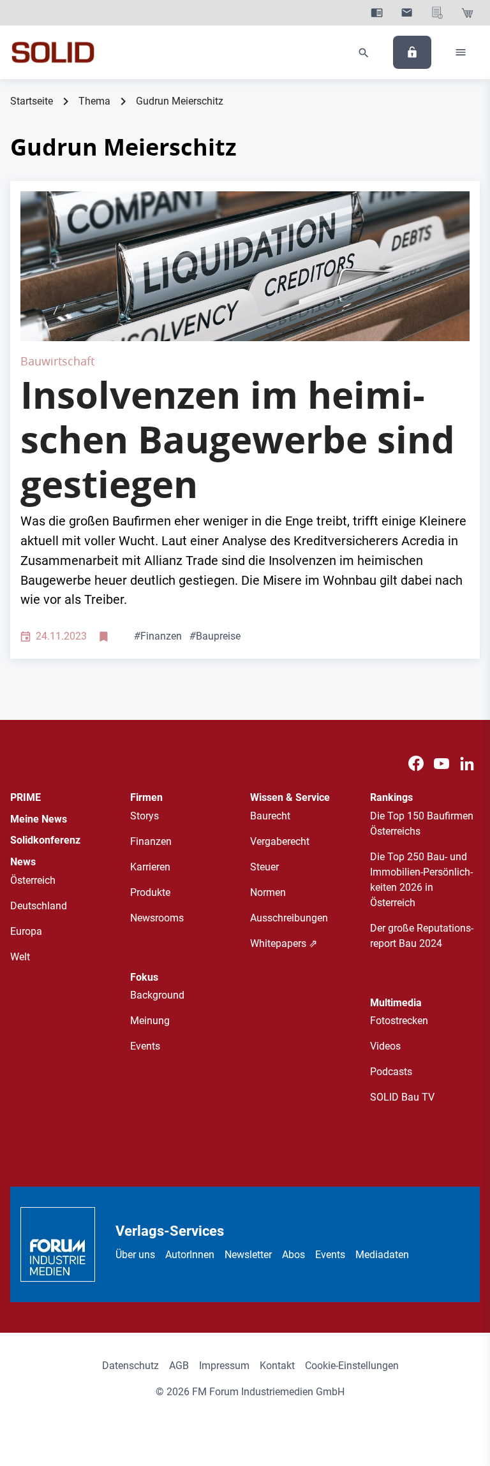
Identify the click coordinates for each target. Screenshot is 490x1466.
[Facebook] (416, 764)
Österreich (33, 880)
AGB (179, 1366)
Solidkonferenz (45, 840)
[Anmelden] (412, 52)
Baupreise (215, 636)
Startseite (31, 101)
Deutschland (38, 906)
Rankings (391, 797)
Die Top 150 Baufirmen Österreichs (421, 823)
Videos (385, 1046)
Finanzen (158, 636)
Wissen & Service (290, 797)
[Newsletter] (406, 13)
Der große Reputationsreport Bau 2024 (421, 935)
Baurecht (270, 816)
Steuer (264, 867)
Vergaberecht (279, 841)
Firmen (146, 797)
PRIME (25, 797)
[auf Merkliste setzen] (105, 636)
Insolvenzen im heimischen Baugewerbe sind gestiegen (237, 439)
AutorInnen (189, 1255)
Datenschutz (130, 1366)
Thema (94, 101)
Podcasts (391, 1072)
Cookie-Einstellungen (352, 1366)
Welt (20, 957)
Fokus (144, 977)
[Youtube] (441, 764)
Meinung (150, 1021)
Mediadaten (382, 1255)
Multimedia (396, 1003)
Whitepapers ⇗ (283, 943)
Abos (293, 1255)
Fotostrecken (399, 1021)
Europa (26, 931)
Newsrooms (157, 918)
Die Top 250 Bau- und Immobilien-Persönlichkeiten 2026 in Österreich (421, 880)
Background (157, 995)
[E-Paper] (376, 13)
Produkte (150, 892)
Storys (144, 816)
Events (145, 1046)
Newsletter (248, 1255)
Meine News (38, 819)
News (23, 862)
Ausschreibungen (289, 918)
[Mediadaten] (437, 13)
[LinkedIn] (467, 764)
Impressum (224, 1366)
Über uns (135, 1255)
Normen (268, 892)
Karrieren (150, 867)
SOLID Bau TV (402, 1097)
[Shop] (467, 13)
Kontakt (277, 1366)
